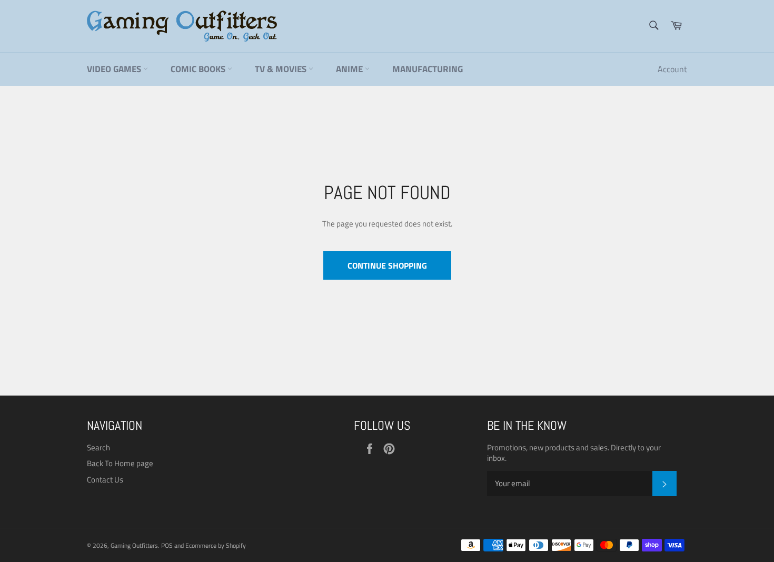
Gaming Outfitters (134, 545)
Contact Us (105, 480)
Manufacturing (427, 69)
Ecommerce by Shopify (215, 545)
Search (98, 447)
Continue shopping (387, 265)
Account (672, 69)
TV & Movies (282, 69)
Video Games (115, 69)
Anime (350, 69)
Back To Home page (120, 463)
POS (167, 545)
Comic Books (199, 69)
